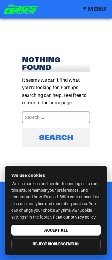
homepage (60, 102)
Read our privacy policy (74, 217)
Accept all (56, 230)
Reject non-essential (56, 244)
